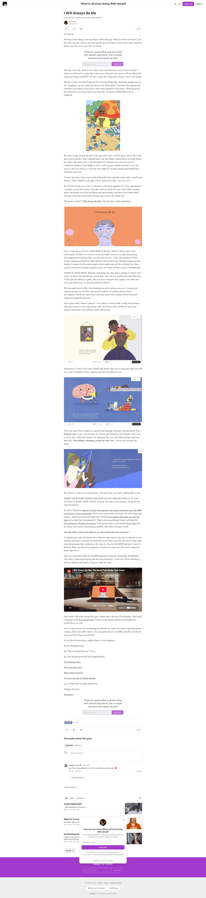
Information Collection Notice (102, 854)
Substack (92, 893)
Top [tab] (66, 798)
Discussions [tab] (80, 798)
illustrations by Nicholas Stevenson (80, 523)
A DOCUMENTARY (73, 804)
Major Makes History (73, 672)
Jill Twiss (72, 21)
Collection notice (115, 883)
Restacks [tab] (78, 745)
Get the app (113, 888)
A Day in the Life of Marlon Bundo (80, 678)
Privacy (100, 883)
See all (68, 850)
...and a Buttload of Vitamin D (75, 807)
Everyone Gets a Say (73, 667)
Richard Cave (70, 434)
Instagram (68, 694)
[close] (123, 820)
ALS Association (86, 619)
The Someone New (72, 662)
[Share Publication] (179, 4)
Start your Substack (97, 888)
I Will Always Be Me (91, 201)
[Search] (175, 4)
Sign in (199, 4)
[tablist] (73, 745)
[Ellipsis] (141, 765)
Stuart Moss (131, 523)
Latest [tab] (72, 798)
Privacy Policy (119, 854)
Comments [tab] (69, 745)
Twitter (67, 689)
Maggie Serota (74, 765)
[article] (103, 808)
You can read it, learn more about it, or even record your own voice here (96, 532)
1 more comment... (70, 787)
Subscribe (188, 4)
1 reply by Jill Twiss (77, 778)
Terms (106, 883)
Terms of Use (113, 852)
